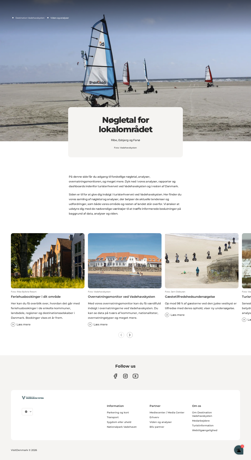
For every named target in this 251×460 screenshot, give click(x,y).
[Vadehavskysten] (33, 397)
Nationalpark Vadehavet (122, 426)
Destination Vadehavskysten (30, 18)
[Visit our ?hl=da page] (125, 376)
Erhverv (154, 417)
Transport (113, 417)
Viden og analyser (161, 422)
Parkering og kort (118, 412)
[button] (48, 308)
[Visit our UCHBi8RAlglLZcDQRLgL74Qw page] (135, 376)
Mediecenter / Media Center (167, 412)
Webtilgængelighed (204, 430)
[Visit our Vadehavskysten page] (115, 376)
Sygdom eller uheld (119, 422)
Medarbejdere (201, 420)
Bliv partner (157, 426)
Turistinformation (203, 425)
